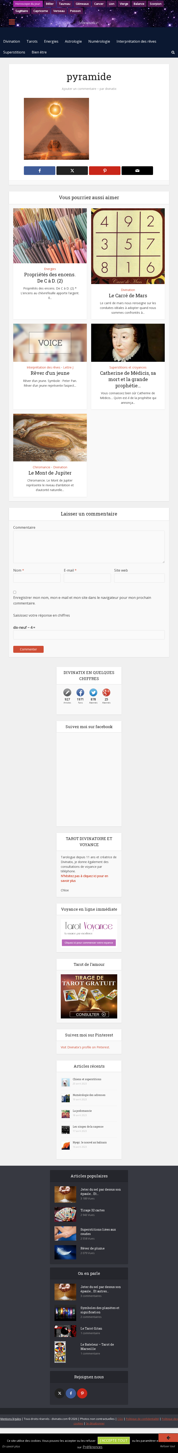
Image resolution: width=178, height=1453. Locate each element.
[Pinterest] (82, 1393)
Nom (18, 570)
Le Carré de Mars (128, 295)
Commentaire (24, 527)
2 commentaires (91, 1317)
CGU (120, 1419)
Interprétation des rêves (136, 41)
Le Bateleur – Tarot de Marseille (97, 1346)
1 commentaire (90, 1333)
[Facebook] (71, 1393)
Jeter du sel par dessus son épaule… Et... (101, 1191)
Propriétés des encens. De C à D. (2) (50, 277)
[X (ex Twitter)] (59, 1393)
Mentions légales (10, 1419)
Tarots (32, 41)
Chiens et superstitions (87, 1079)
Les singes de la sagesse (88, 1126)
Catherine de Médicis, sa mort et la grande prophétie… (128, 379)
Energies (51, 41)
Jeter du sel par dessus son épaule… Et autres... (101, 1289)
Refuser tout (167, 1446)
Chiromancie (41, 467)
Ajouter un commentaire (79, 89)
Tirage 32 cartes (93, 1210)
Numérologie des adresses (89, 1095)
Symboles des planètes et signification (100, 1310)
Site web (121, 570)
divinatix (110, 89)
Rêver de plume (93, 1248)
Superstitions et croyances (128, 367)
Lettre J (68, 367)
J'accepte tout (114, 1440)
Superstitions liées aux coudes (98, 1231)
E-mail (70, 570)
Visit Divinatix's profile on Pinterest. (85, 1047)
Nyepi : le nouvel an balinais (90, 1142)
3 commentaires (91, 1296)
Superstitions (14, 52)
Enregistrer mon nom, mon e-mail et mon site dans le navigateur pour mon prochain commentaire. (82, 600)
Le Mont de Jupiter (50, 473)
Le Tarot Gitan (91, 1328)
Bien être (39, 52)
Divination (11, 41)
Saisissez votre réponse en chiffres (41, 615)
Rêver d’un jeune (50, 373)
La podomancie (82, 1110)
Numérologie (99, 41)
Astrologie (73, 41)
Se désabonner (95, 1423)
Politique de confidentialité (142, 1419)
